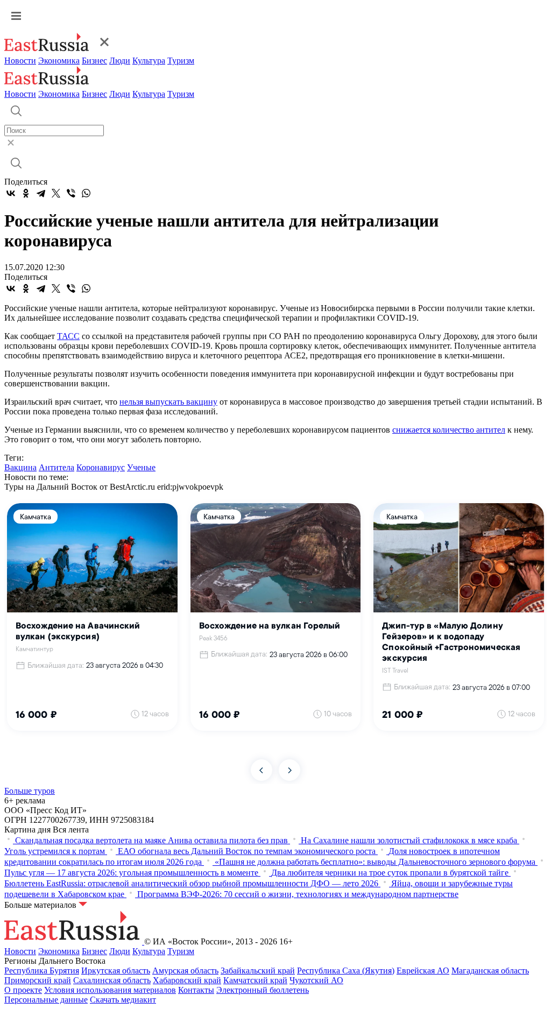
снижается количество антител (448, 429)
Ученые (141, 467)
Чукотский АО (316, 980)
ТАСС (68, 336)
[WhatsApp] (86, 193)
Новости (20, 60)
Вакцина (20, 467)
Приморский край (37, 980)
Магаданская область (490, 970)
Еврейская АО (423, 970)
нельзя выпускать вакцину (168, 401)
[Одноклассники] (25, 193)
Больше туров (29, 790)
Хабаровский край (187, 980)
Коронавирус (100, 467)
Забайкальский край (258, 970)
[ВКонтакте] (10, 193)
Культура (148, 60)
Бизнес (94, 60)
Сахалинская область (112, 980)
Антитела (56, 467)
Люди (119, 60)
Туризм (180, 60)
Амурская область (185, 970)
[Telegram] (40, 193)
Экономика (59, 60)
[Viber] (71, 193)
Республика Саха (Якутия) (345, 970)
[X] (56, 193)
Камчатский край (255, 980)
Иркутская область (115, 970)
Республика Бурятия (41, 970)
